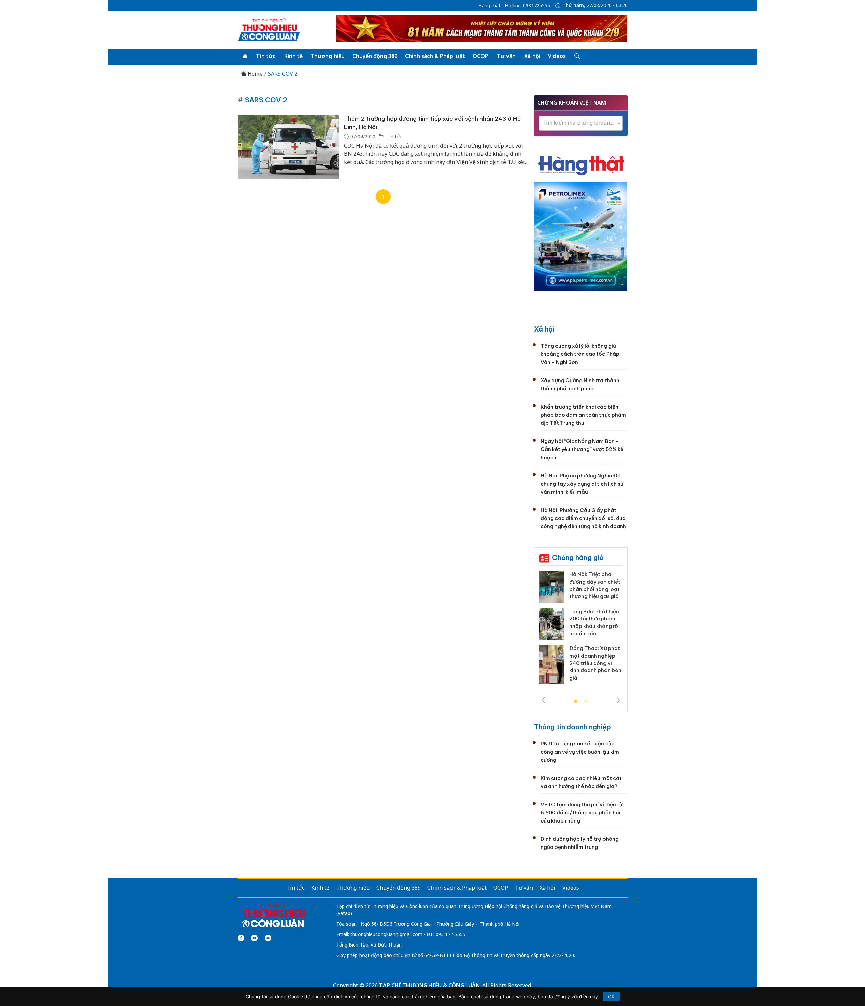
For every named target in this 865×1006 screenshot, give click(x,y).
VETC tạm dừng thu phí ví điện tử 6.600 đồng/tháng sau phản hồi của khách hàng (581, 812)
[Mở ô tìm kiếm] (576, 56)
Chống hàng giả (578, 557)
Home (254, 74)
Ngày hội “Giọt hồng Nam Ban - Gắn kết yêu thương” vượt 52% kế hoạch (582, 449)
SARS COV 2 (282, 74)
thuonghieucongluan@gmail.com (386, 934)
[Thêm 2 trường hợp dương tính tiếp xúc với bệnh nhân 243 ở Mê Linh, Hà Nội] (288, 147)
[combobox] (581, 123)
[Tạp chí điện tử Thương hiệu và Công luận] (274, 915)
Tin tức (265, 56)
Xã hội (532, 56)
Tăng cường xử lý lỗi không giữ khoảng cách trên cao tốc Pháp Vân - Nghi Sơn (580, 354)
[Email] (268, 938)
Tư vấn (506, 56)
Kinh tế (293, 56)
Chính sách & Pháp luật (435, 56)
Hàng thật (489, 5)
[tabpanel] (580, 630)
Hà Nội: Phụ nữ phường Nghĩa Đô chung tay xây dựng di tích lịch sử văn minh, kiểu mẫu (582, 483)
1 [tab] (575, 701)
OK (611, 996)
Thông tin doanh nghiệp (572, 726)
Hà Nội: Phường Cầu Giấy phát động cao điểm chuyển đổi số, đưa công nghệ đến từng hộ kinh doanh (583, 518)
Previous (543, 700)
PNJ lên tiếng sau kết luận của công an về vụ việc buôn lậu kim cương (580, 751)
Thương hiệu (328, 56)
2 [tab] (586, 701)
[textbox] (581, 122)
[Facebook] (241, 938)
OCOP (480, 56)
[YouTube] (254, 938)
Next (618, 700)
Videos (557, 56)
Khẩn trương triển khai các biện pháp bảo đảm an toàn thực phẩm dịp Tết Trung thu (583, 414)
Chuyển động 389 (374, 56)
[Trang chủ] (244, 56)
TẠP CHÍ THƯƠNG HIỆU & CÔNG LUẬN (429, 985)
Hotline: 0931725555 (527, 5)
